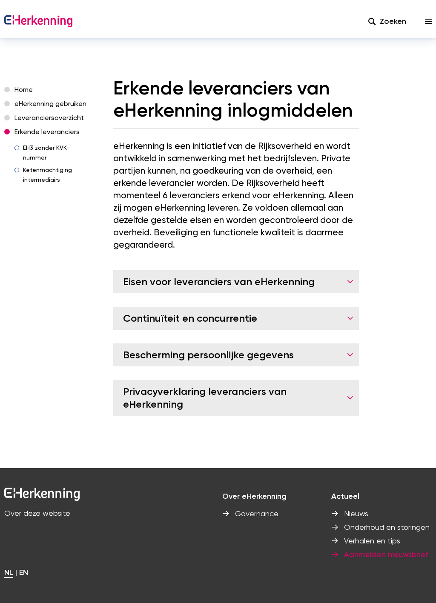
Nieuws (356, 513)
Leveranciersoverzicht (49, 118)
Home (23, 90)
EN (23, 572)
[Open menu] (428, 21)
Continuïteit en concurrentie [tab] (190, 318)
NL (8, 572)
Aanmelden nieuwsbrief (386, 554)
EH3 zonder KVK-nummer (46, 152)
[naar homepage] (38, 21)
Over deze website (37, 513)
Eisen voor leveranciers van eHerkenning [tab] (219, 281)
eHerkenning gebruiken (50, 104)
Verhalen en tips (372, 540)
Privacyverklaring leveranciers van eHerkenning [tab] (205, 397)
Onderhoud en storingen (387, 527)
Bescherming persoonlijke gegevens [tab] (208, 355)
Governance (256, 513)
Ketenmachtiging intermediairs (47, 174)
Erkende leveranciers (47, 132)
